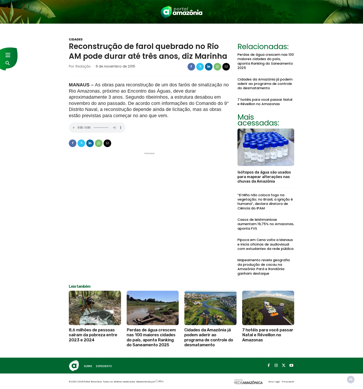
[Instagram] (276, 365)
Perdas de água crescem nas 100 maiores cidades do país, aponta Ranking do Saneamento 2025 (265, 61)
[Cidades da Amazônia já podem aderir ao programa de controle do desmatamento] (210, 308)
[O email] (226, 67)
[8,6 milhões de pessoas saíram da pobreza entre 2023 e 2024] (95, 308)
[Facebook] (191, 67)
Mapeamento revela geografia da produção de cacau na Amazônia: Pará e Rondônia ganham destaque (263, 267)
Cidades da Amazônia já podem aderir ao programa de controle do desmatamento (264, 84)
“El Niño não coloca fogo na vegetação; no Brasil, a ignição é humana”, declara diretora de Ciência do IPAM (265, 202)
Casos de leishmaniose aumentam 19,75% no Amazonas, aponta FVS (265, 224)
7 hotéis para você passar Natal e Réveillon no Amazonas (264, 101)
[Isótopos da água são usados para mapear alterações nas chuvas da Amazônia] (265, 147)
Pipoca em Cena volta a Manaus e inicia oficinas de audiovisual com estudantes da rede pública (265, 244)
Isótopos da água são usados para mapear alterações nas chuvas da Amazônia (264, 177)
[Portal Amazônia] (181, 12)
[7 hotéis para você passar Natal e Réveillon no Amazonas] (268, 308)
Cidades (76, 39)
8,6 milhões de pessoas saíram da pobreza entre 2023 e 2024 (93, 335)
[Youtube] (291, 365)
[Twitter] (200, 67)
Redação (83, 66)
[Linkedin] (209, 67)
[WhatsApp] (217, 67)
